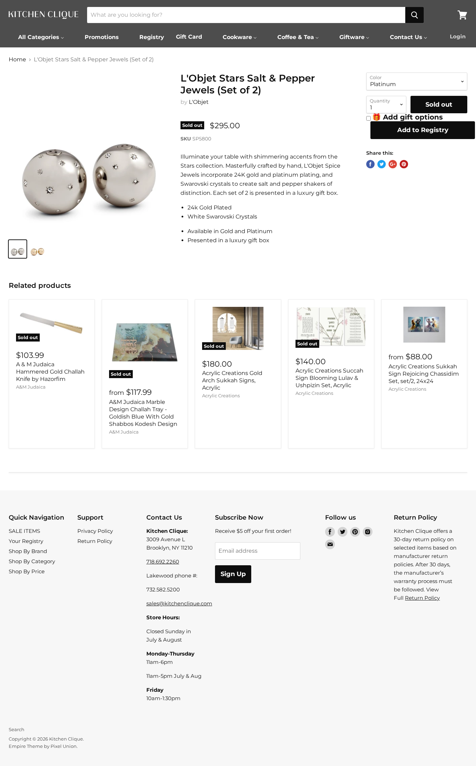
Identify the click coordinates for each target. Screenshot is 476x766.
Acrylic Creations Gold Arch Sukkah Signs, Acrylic (232, 380)
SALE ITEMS (24, 531)
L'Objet (199, 102)
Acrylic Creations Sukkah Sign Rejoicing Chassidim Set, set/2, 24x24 (424, 373)
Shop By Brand (28, 551)
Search (16, 729)
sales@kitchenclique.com (179, 603)
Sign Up (233, 574)
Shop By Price (27, 571)
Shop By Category (32, 561)
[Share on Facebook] (370, 164)
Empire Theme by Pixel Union (43, 746)
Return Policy (94, 541)
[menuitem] (36, 37)
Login (458, 36)
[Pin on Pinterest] (404, 164)
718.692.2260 (162, 561)
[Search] (414, 15)
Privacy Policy (95, 531)
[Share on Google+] (393, 164)
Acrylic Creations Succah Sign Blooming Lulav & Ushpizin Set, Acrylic (329, 378)
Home (17, 59)
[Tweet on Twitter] (381, 164)
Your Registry (26, 541)
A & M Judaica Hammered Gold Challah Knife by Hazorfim (50, 371)
